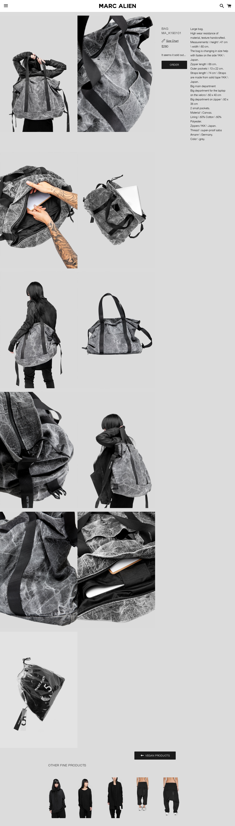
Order (174, 64)
